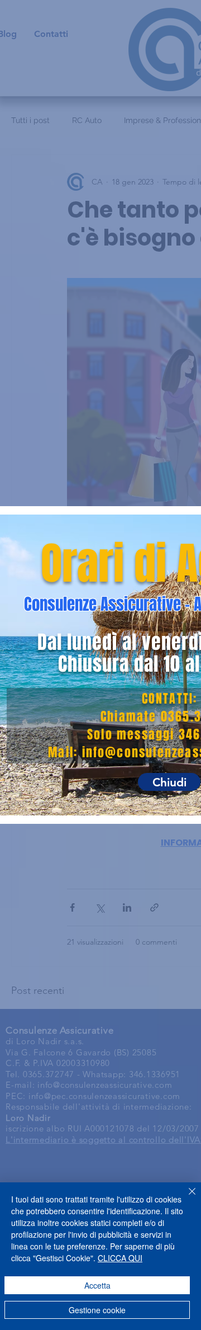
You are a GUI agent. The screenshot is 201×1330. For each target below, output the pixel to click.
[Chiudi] (185, 1198)
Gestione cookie (97, 1309)
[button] (169, 782)
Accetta (97, 1285)
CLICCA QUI (120, 1257)
